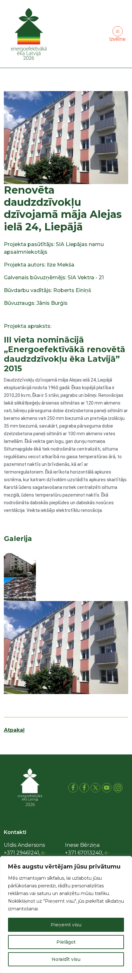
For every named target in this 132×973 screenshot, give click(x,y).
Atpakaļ (14, 730)
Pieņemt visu (66, 925)
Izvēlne (117, 38)
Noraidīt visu (66, 959)
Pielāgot (66, 942)
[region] (66, 914)
